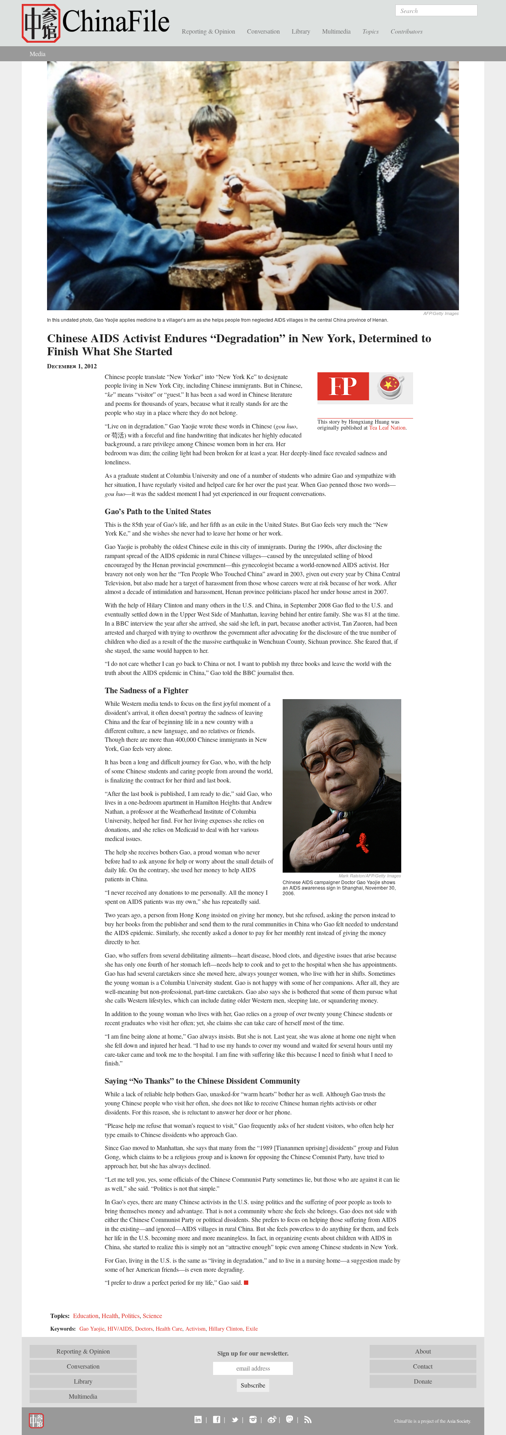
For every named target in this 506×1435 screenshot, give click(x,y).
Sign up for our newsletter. (253, 1353)
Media (37, 53)
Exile (252, 1328)
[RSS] (308, 1419)
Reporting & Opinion (208, 31)
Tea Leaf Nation (387, 427)
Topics (371, 31)
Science (152, 1315)
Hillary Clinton (226, 1328)
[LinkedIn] (198, 1419)
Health (110, 1315)
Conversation (263, 31)
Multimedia (336, 31)
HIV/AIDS (120, 1328)
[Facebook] (216, 1419)
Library (301, 31)
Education (85, 1315)
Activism (195, 1328)
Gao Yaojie (91, 1328)
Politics (130, 1315)
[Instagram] (253, 1419)
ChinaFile (99, 23)
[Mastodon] (290, 1419)
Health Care (169, 1328)
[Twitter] (235, 1419)
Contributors (407, 31)
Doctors (144, 1328)
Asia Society (458, 1421)
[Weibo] (271, 1419)
